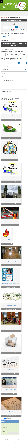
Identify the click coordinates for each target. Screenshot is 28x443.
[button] (14, 66)
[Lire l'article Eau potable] (11, 169)
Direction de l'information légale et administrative (10, 98)
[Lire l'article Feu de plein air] (7, 232)
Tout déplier (23, 62)
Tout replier (15, 62)
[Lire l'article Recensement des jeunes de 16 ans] (10, 274)
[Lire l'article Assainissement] (11, 127)
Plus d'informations (13, 433)
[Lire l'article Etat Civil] (11, 403)
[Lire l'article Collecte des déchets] (9, 147)
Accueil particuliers (5, 33)
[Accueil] (1, 17)
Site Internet (5, 433)
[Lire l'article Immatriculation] (10, 362)
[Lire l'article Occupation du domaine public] (10, 213)
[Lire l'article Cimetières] (11, 191)
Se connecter (14, 442)
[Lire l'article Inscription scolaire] (11, 318)
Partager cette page (9, 418)
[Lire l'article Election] (11, 340)
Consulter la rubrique (10, 119)
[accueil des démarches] (14, 24)
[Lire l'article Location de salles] (11, 252)
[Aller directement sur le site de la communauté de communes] (22, 6)
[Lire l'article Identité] (11, 107)
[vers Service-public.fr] (18, 30)
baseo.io (12, 99)
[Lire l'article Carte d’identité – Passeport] (9, 382)
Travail (11, 33)
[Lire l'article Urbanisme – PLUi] (11, 296)
